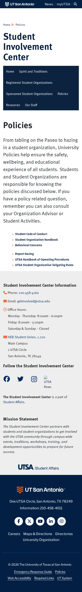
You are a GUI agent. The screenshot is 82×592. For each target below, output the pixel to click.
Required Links (44, 578)
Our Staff (31, 105)
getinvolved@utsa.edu (33, 301)
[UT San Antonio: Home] (20, 4)
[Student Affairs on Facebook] (7, 380)
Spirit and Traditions (33, 71)
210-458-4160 (29, 292)
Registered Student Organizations (29, 82)
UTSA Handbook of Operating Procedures (42, 259)
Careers (14, 533)
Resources (13, 105)
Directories (64, 533)
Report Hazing (24, 253)
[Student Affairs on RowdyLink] (47, 382)
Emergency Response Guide (33, 571)
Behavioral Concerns (28, 245)
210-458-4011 (51, 507)
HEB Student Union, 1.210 (26, 336)
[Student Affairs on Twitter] (20, 380)
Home (7, 24)
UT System (64, 578)
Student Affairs (13, 401)
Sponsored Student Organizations (29, 93)
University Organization (41, 539)
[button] (75, 4)
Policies (20, 24)
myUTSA (63, 4)
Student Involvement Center (27, 46)
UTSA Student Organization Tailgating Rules (44, 265)
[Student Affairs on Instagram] (34, 380)
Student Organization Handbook (36, 239)
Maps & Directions (37, 533)
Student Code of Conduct (31, 234)
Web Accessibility (19, 578)
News (49, 4)
